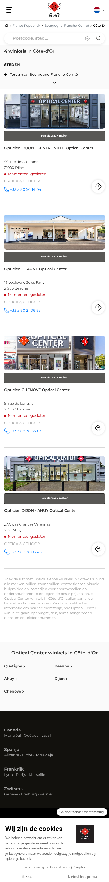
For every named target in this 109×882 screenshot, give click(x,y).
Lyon (8, 775)
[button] (9, 10)
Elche (27, 755)
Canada (12, 730)
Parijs (21, 775)
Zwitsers (13, 789)
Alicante (11, 755)
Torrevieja (44, 755)
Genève (11, 794)
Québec (31, 736)
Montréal (12, 736)
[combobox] (54, 38)
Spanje (11, 750)
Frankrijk (14, 769)
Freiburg (29, 794)
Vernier (46, 794)
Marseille (37, 775)
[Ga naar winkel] (54, 150)
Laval (46, 736)
